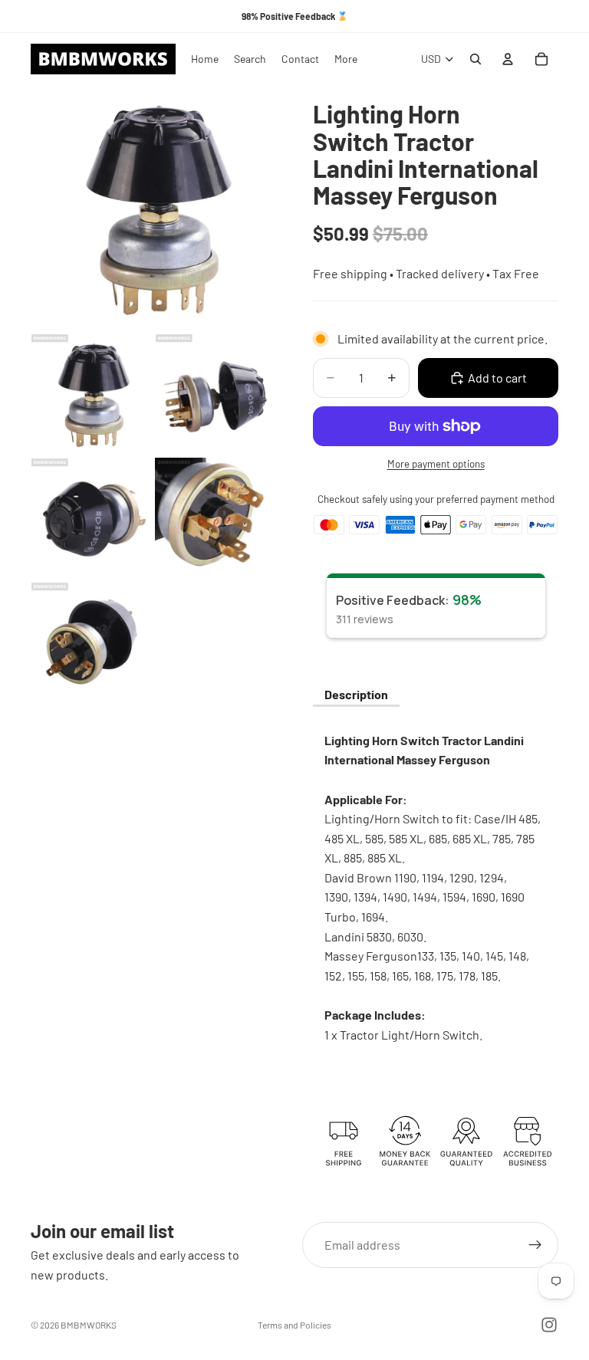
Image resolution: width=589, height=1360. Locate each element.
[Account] (508, 59)
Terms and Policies (294, 1324)
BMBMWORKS (89, 1324)
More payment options (436, 464)
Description (356, 694)
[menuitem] (346, 59)
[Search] (475, 59)
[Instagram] (549, 1325)
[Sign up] (535, 1245)
